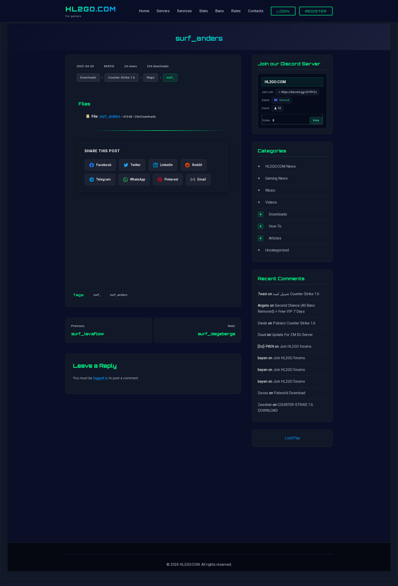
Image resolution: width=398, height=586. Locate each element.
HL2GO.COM (90, 9)
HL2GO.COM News (280, 166)
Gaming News (276, 178)
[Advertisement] (153, 243)
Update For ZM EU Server (292, 334)
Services (184, 11)
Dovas (263, 393)
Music (270, 190)
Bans (219, 11)
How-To (275, 226)
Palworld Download (289, 393)
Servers (163, 11)
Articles (275, 238)
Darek (262, 323)
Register (316, 11)
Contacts (255, 11)
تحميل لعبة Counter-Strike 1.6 (296, 294)
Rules (236, 11)
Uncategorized (277, 250)
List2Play (292, 438)
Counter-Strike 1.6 (121, 77)
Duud (262, 334)
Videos (271, 202)
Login (283, 11)
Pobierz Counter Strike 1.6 (294, 323)
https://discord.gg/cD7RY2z (299, 92)
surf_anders (110, 116)
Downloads (88, 77)
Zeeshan (265, 404)
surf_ (170, 77)
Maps (151, 77)
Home (144, 11)
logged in (100, 378)
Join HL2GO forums (295, 346)
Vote (316, 120)
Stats (203, 11)
